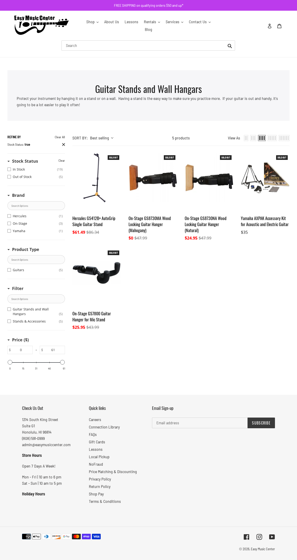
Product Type (25, 249)
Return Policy (99, 486)
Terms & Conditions (105, 501)
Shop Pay (96, 493)
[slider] (10, 362)
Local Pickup (99, 456)
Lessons (96, 449)
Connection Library (104, 426)
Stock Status (25, 161)
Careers (95, 419)
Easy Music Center (263, 549)
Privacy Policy (100, 478)
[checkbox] (35, 169)
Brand (18, 195)
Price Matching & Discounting (113, 471)
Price (20, 340)
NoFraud (96, 464)
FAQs (93, 434)
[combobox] (148, 45)
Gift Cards (97, 441)
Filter (17, 288)
